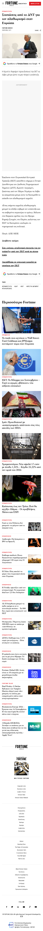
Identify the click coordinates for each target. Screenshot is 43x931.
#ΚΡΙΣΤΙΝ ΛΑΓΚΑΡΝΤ (32, 286)
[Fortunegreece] (12, 5)
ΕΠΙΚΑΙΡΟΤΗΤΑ (7, 11)
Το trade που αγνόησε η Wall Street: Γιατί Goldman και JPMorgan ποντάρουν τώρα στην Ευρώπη (20, 341)
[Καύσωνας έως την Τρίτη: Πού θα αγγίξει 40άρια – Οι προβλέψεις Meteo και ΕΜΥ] (21, 488)
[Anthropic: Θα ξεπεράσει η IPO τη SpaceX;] (34, 542)
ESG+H (21, 841)
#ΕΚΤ (22, 286)
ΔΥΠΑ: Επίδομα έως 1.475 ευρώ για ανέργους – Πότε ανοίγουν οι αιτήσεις (13, 640)
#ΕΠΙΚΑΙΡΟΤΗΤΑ (7, 286)
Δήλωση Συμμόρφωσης (21, 875)
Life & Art (21, 814)
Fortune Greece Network (21, 797)
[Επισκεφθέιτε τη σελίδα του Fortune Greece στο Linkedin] (18, 907)
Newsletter (21, 880)
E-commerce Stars (22, 853)
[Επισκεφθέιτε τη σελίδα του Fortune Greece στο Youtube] (24, 907)
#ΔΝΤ (16, 286)
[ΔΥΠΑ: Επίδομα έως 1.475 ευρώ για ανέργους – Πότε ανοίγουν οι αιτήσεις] (34, 641)
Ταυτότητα (21, 872)
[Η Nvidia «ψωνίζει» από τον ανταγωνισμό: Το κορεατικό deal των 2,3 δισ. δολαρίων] (34, 591)
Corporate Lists (21, 786)
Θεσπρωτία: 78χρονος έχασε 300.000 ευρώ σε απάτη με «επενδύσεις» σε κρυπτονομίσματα (14, 625)
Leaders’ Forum (21, 792)
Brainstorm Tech (21, 850)
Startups (21, 822)
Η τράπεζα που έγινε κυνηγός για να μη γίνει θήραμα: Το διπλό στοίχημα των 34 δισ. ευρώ (14, 658)
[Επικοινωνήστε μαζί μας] (36, 907)
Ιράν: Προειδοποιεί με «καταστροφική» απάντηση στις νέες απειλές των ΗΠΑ (21, 425)
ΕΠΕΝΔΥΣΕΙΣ (6, 335)
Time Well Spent (21, 856)
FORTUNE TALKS (7, 683)
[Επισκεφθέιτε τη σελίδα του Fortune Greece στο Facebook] (6, 907)
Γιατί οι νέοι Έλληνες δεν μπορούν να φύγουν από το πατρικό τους (13, 525)
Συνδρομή (21, 883)
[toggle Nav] (3, 4)
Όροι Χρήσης (21, 886)
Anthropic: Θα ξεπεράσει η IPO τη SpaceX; (13, 540)
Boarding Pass (22, 844)
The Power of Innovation (21, 847)
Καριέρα (21, 825)
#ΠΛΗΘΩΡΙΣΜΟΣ (7, 288)
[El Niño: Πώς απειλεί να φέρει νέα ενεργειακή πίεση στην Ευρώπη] (34, 575)
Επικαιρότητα (21, 808)
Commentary (21, 831)
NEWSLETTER (35, 3)
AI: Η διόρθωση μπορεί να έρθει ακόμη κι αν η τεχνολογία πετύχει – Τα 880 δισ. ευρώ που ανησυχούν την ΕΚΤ (14, 608)
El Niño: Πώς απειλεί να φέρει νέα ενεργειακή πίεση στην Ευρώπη (13, 574)
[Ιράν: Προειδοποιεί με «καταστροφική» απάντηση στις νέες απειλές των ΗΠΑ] (21, 404)
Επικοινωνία (21, 877)
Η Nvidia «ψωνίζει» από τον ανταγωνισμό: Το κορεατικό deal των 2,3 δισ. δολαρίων (14, 590)
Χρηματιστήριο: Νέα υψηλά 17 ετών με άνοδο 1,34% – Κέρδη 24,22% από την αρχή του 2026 (21, 467)
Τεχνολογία (21, 816)
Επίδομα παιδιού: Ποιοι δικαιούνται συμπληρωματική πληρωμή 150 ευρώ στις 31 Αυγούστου (14, 559)
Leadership (21, 828)
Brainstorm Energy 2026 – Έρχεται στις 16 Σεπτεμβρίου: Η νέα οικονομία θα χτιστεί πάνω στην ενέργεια (14, 710)
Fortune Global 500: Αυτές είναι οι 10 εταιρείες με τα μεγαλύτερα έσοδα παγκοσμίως (13, 674)
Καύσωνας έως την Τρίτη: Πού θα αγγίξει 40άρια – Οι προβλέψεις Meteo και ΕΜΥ (19, 509)
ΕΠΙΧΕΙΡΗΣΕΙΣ (6, 536)
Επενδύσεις (21, 819)
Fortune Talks (21, 795)
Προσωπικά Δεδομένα (21, 889)
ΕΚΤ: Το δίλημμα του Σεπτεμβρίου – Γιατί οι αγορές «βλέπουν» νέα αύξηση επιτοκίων (21, 383)
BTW (21, 916)
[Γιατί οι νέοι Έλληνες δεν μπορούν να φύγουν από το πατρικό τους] (34, 526)
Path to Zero (21, 859)
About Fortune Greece (21, 869)
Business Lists (21, 789)
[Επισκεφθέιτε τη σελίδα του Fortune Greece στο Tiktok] (30, 907)
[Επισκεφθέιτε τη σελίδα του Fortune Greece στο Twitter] (12, 907)
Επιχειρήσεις (21, 811)
